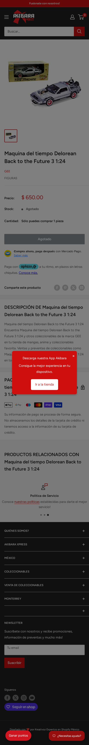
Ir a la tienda (44, 384)
